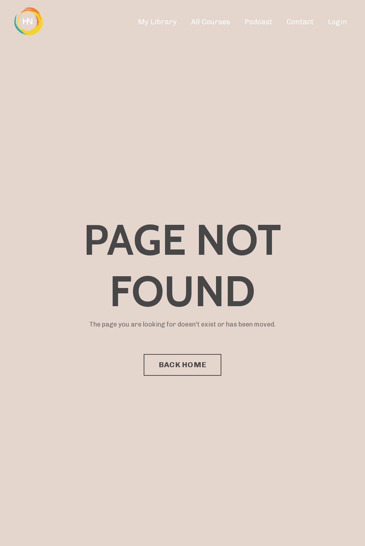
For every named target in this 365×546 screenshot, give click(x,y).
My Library (157, 21)
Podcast (258, 21)
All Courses (210, 21)
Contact (300, 21)
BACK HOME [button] (182, 364)
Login (337, 21)
